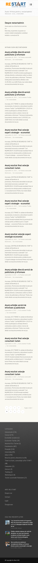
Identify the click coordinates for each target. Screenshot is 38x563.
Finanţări (8, 449)
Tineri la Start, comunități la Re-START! (18, 461)
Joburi (7, 455)
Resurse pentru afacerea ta (14, 458)
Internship (8, 452)
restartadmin (18, 59)
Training (7, 472)
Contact (7, 497)
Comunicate (9, 432)
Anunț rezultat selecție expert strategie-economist (18, 235)
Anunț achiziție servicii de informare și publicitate (15, 306)
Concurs (7, 469)
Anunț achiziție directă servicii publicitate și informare (17, 53)
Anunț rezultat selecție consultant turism (15, 372)
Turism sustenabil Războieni (14, 478)
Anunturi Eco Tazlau (12, 443)
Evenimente (9, 446)
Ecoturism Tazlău (25, 97)
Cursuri (7, 435)
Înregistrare (9, 505)
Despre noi (8, 493)
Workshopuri (9, 475)
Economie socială (10, 438)
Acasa (13, 13)
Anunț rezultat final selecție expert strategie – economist (17, 131)
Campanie (8, 466)
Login (6, 501)
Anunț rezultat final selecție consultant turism (17, 166)
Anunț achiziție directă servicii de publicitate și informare (19, 271)
